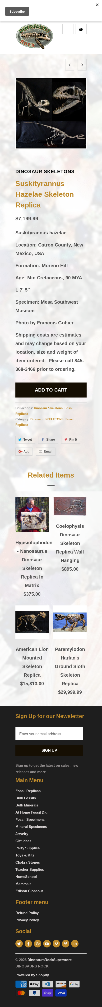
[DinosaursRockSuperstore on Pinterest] (65, 943)
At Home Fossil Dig (31, 812)
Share (50, 439)
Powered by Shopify (32, 975)
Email (48, 451)
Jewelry (21, 834)
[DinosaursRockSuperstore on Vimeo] (56, 943)
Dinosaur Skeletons (44, 171)
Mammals (23, 884)
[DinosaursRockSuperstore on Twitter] (19, 943)
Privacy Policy (27, 920)
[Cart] (81, 29)
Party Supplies (27, 848)
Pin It (73, 439)
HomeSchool (26, 877)
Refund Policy (27, 913)
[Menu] (68, 29)
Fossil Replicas (28, 791)
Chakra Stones (27, 862)
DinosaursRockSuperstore (50, 960)
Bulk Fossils (25, 798)
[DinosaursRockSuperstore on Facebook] (28, 943)
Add (26, 451)
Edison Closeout (29, 891)
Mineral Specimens (31, 827)
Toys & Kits (24, 855)
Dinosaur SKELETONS (47, 419)
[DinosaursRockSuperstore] (34, 38)
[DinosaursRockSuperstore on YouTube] (47, 943)
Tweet (27, 439)
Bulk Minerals (26, 805)
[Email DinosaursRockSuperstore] (75, 943)
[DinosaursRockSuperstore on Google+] (37, 943)
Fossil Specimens (30, 819)
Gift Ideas (23, 841)
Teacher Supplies (29, 869)
